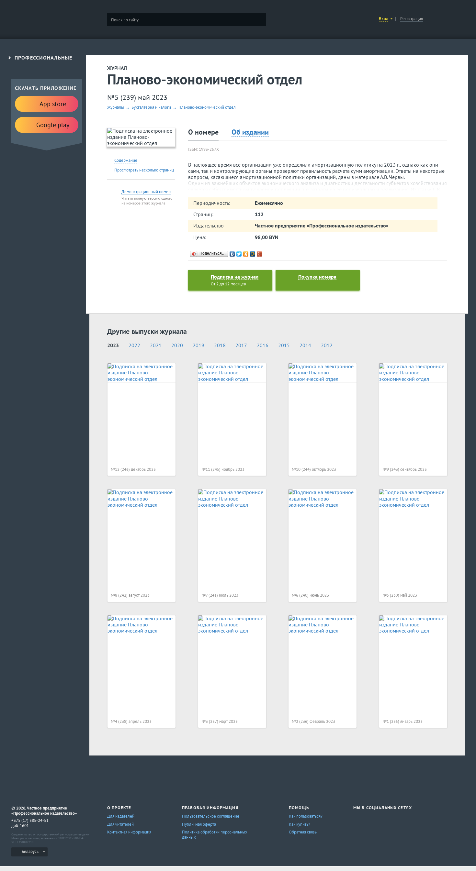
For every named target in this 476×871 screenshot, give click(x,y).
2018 (220, 345)
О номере (203, 132)
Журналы (116, 107)
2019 (198, 345)
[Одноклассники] (246, 254)
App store (53, 104)
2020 (177, 345)
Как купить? (299, 824)
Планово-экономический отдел (207, 107)
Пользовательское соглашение (210, 816)
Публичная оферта (199, 824)
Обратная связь (303, 832)
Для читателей (120, 824)
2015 (284, 345)
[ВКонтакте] (232, 254)
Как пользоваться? (306, 816)
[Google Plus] (259, 254)
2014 (305, 345)
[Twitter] (239, 254)
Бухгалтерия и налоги (151, 107)
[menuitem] (29, 852)
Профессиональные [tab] (43, 58)
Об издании (250, 132)
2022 (134, 345)
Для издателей (120, 816)
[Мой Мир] (252, 254)
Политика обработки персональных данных (214, 834)
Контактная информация (129, 832)
